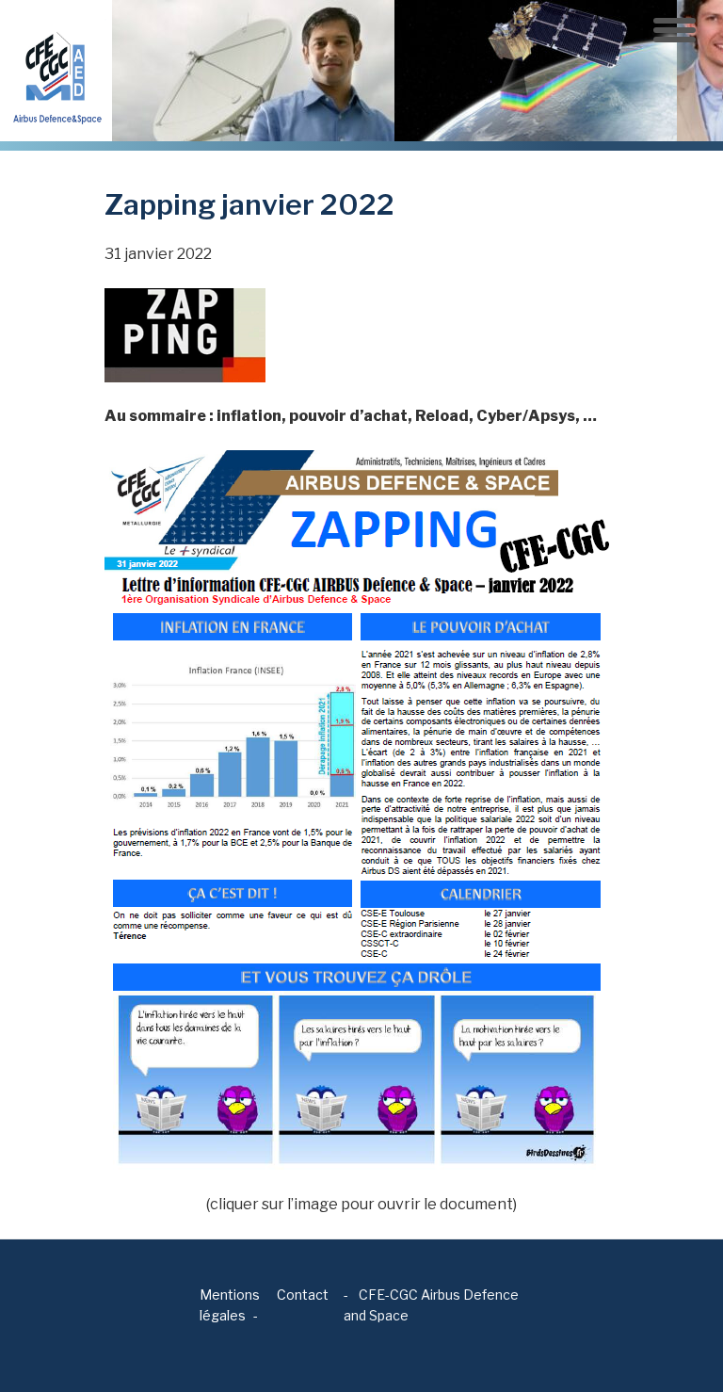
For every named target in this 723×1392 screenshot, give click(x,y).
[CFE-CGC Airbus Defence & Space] (56, 69)
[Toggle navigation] (674, 30)
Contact (303, 1295)
